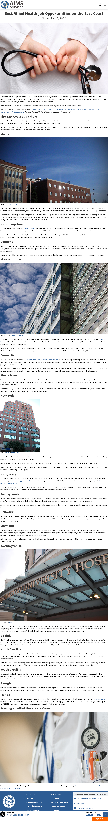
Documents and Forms (59, 802)
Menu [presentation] (105, 5)
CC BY (16, 622)
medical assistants (98, 699)
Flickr (9, 204)
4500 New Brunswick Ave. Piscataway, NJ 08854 (88, 797)
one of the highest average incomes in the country (41, 360)
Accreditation (56, 794)
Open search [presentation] (100, 5)
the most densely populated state (20, 481)
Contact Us (55, 810)
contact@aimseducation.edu (84, 808)
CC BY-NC (16, 204)
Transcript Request (58, 806)
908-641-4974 (80, 803)
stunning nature (29, 228)
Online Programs (32, 810)
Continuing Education (34, 806)
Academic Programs (34, 802)
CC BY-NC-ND (16, 453)
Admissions (30, 794)
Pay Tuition (55, 798)
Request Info (100, 819)
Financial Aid (31, 798)
